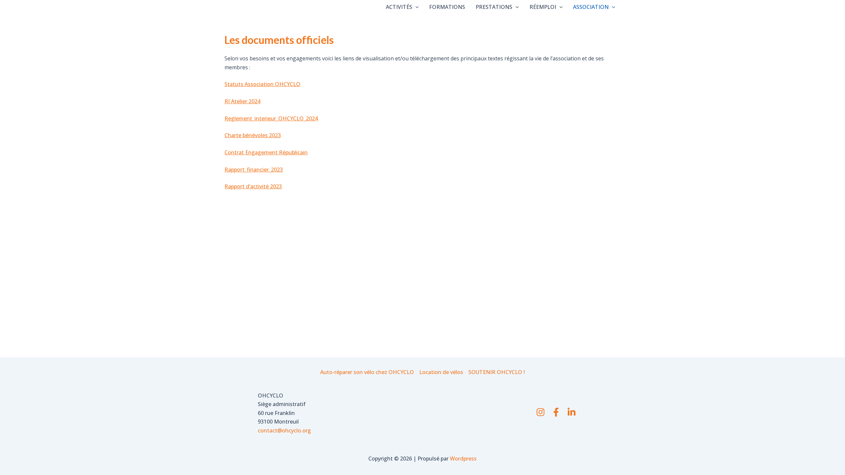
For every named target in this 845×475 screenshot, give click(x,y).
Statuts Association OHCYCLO (262, 84)
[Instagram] (540, 412)
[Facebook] (556, 412)
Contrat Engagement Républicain (266, 152)
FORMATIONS (447, 7)
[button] (415, 7)
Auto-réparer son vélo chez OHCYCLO (367, 372)
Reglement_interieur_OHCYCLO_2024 (271, 118)
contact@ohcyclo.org (284, 430)
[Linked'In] (571, 412)
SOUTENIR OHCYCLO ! (496, 372)
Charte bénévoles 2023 (252, 135)
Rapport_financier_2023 (253, 169)
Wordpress (463, 458)
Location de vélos (441, 372)
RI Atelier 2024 (242, 101)
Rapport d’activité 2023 (253, 186)
